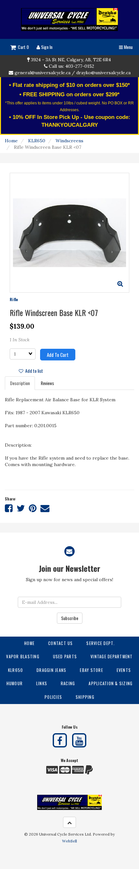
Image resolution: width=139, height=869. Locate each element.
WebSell (69, 841)
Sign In (46, 46)
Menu (128, 46)
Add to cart (58, 354)
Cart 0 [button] (22, 46)
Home (11, 141)
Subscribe (69, 618)
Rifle (14, 299)
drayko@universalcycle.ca (103, 73)
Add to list (33, 370)
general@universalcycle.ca (42, 73)
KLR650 (36, 141)
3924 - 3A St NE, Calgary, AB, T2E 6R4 (71, 60)
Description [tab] (20, 383)
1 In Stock (19, 340)
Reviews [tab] (47, 383)
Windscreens (69, 141)
